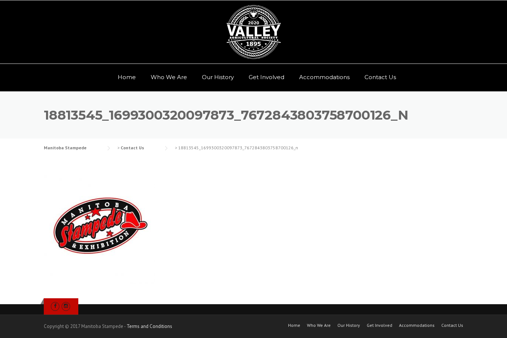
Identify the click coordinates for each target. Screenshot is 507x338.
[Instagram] (66, 306)
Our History (218, 77)
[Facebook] (55, 306)
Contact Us (380, 77)
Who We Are (169, 77)
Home (127, 77)
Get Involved (266, 77)
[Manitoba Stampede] (253, 32)
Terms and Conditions (149, 326)
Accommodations (324, 77)
